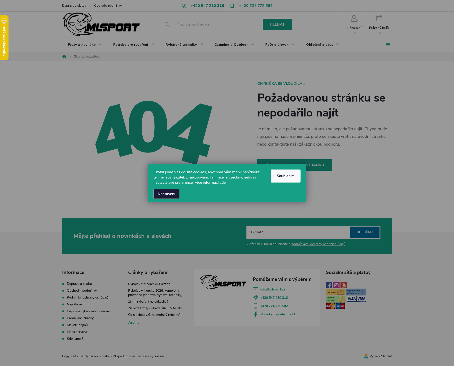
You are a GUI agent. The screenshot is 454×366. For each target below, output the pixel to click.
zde (223, 182)
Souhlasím (286, 176)
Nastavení (166, 193)
